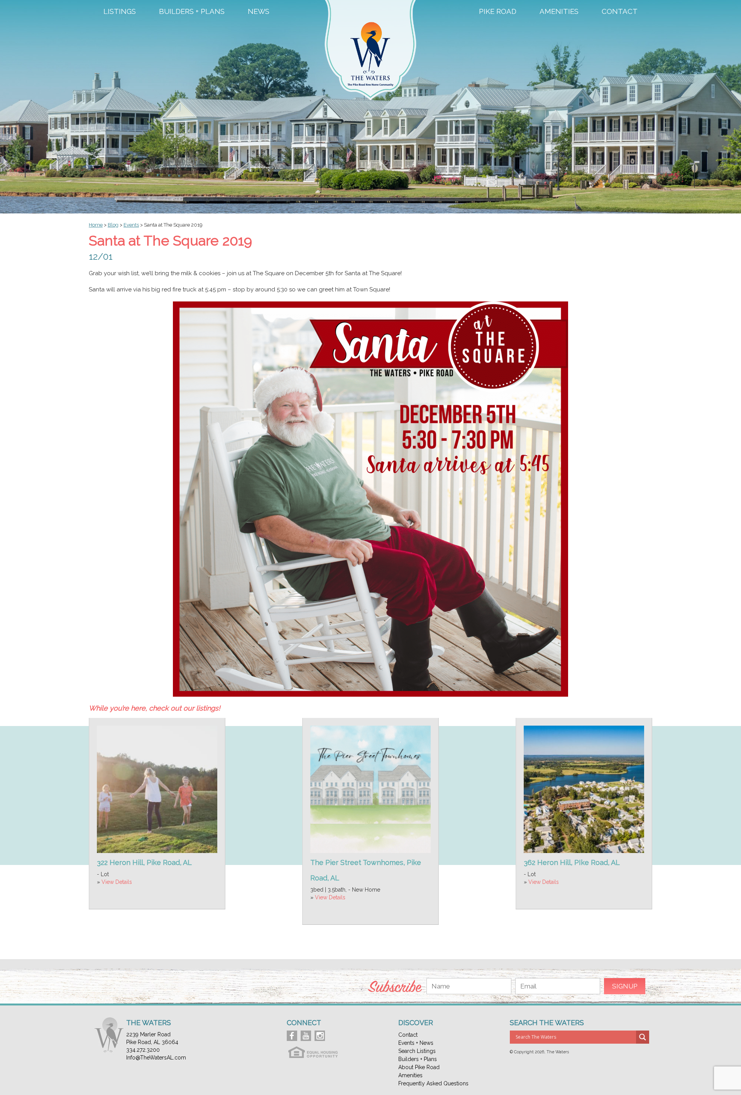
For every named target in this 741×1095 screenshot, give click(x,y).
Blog (113, 225)
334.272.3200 (143, 1050)
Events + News (415, 1043)
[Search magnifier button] (642, 1037)
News (258, 11)
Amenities (559, 11)
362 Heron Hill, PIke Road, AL (572, 862)
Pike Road (497, 11)
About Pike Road (419, 1067)
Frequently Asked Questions (433, 1083)
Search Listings (417, 1051)
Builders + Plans (192, 11)
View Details (117, 882)
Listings (119, 11)
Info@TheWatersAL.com (156, 1057)
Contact (620, 11)
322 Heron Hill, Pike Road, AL (144, 862)
